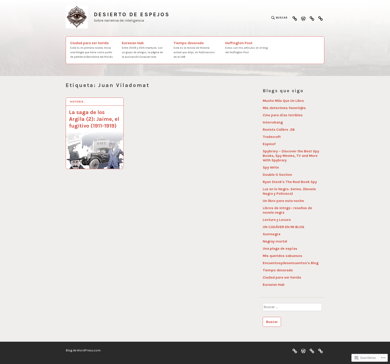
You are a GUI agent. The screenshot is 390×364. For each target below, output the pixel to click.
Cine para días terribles (283, 115)
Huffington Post (246, 47)
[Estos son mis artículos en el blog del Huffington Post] (320, 18)
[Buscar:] (292, 308)
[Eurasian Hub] (303, 18)
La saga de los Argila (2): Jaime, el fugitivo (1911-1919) (94, 119)
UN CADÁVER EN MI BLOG (283, 227)
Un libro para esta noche (283, 201)
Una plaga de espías (280, 248)
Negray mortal (275, 241)
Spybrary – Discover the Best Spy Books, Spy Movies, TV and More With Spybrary (291, 155)
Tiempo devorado (194, 49)
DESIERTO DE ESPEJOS (132, 14)
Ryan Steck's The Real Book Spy (290, 182)
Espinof (269, 144)
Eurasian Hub (142, 49)
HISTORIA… (78, 101)
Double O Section (277, 174)
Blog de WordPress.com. (83, 350)
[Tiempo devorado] (312, 18)
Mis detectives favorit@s (284, 108)
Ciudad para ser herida (91, 49)
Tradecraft (272, 137)
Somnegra (271, 234)
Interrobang (273, 122)
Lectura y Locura (277, 219)
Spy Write (271, 167)
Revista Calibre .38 (279, 129)
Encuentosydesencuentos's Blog (290, 263)
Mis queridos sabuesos (282, 256)
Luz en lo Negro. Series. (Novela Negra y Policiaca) (289, 191)
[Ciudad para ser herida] (295, 18)
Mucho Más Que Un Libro (283, 100)
